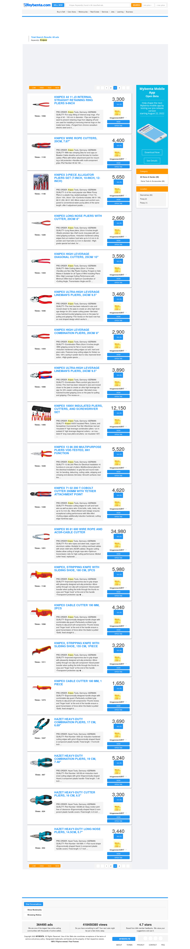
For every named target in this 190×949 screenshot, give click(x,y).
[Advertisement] (100, 63)
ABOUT (119, 945)
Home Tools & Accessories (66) (153, 181)
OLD (49, 87)
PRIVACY (140, 945)
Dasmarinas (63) (146, 195)
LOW (34, 87)
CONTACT (153, 945)
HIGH (41, 87)
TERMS (129, 945)
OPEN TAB (118, 125)
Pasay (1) (143, 202)
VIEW (118, 122)
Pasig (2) (143, 199)
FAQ (163, 945)
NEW (57, 87)
